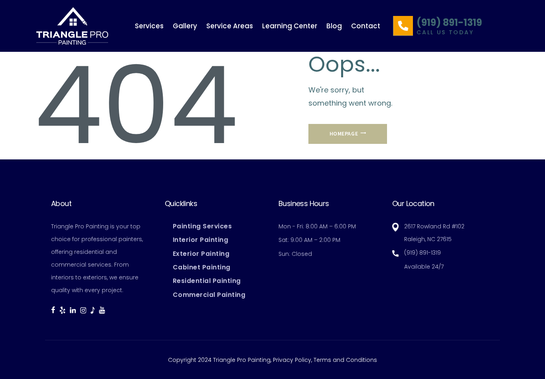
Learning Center (289, 26)
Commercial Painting (209, 294)
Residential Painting (207, 280)
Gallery (185, 26)
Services (149, 26)
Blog (334, 26)
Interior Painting (201, 239)
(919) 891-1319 (449, 22)
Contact (365, 26)
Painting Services (202, 226)
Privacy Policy (292, 360)
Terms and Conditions (345, 360)
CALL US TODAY (445, 33)
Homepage (344, 133)
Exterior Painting (201, 253)
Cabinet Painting (202, 267)
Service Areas (229, 26)
